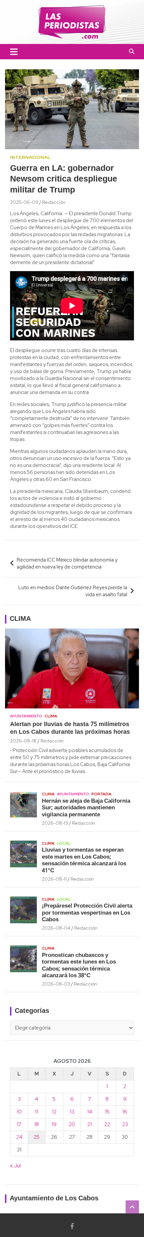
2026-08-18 (23, 741)
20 (72, 1124)
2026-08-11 (54, 879)
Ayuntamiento (26, 716)
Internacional (30, 157)
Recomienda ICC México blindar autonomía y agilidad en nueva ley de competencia (67, 563)
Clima (51, 716)
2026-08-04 (56, 928)
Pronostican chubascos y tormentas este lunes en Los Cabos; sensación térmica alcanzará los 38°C (79, 966)
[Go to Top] (132, 1207)
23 (125, 1124)
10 (19, 1111)
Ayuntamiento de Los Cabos (54, 1198)
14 (89, 1111)
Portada (101, 794)
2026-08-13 (55, 823)
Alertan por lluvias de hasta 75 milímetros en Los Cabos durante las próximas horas (70, 728)
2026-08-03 (56, 984)
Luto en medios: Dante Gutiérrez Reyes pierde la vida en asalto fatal (72, 591)
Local (64, 843)
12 (54, 1111)
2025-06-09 (24, 202)
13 (72, 1111)
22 (107, 1124)
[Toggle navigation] (14, 51)
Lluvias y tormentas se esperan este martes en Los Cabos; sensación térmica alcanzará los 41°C (84, 860)
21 (89, 1124)
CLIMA (20, 619)
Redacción (53, 202)
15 (107, 1111)
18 (36, 1124)
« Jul (15, 1165)
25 (36, 1137)
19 (54, 1124)
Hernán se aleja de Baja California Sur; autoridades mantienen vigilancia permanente (86, 808)
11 (36, 1111)
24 (19, 1137)
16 (124, 1111)
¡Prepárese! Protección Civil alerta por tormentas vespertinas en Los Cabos (87, 913)
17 (19, 1124)
